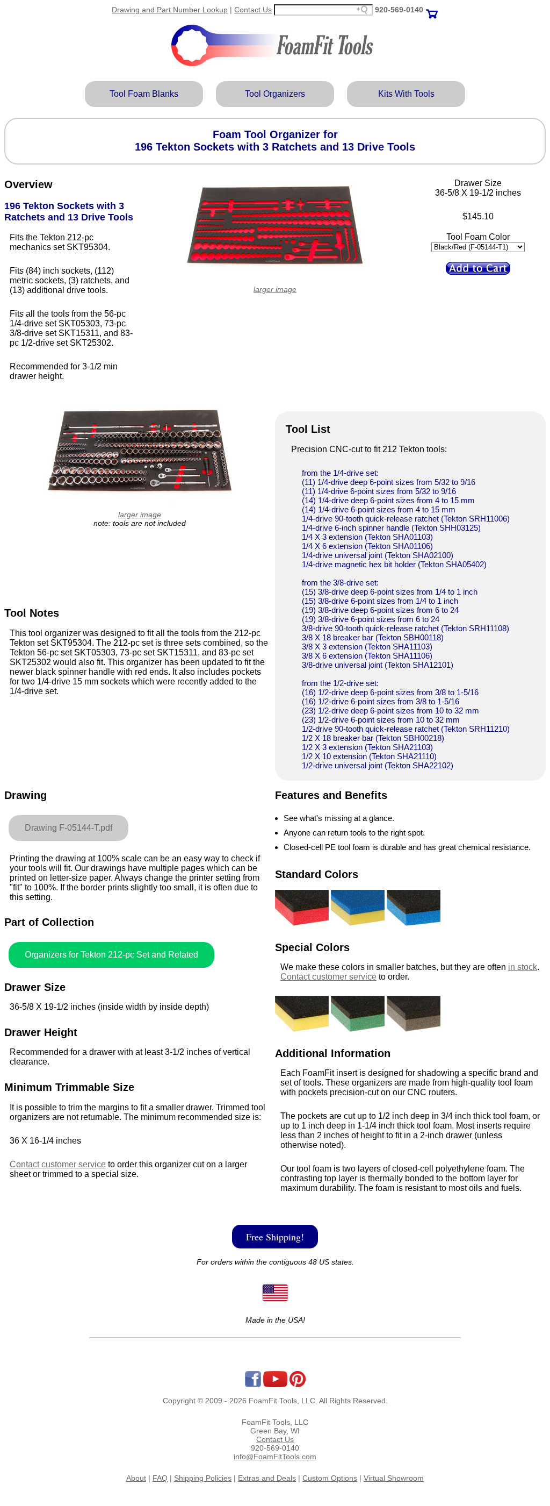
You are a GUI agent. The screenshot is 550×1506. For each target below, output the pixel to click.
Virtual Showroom (394, 1478)
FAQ (160, 1478)
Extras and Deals (267, 1478)
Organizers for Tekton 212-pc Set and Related (111, 954)
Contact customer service (58, 1164)
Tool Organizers (275, 93)
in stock (522, 967)
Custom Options (329, 1478)
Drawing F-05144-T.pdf (68, 827)
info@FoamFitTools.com (275, 1456)
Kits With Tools (406, 93)
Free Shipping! (275, 1236)
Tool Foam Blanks (144, 93)
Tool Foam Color (478, 236)
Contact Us (253, 9)
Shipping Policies (202, 1478)
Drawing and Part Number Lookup (170, 9)
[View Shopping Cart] (431, 9)
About (136, 1478)
